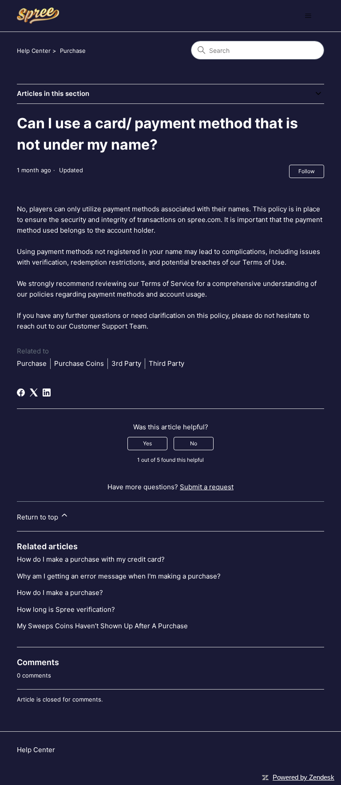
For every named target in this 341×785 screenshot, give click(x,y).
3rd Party (126, 363)
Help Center (34, 50)
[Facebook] (21, 392)
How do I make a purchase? (60, 592)
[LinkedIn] (47, 392)
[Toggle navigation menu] (308, 16)
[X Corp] (34, 392)
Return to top (38, 517)
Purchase (73, 50)
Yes (147, 443)
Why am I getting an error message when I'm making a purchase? (119, 576)
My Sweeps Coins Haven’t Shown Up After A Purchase (102, 626)
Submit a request (207, 487)
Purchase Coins (79, 363)
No (193, 443)
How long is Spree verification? (66, 609)
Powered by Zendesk (303, 777)
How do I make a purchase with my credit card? (91, 559)
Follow (306, 171)
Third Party (166, 363)
